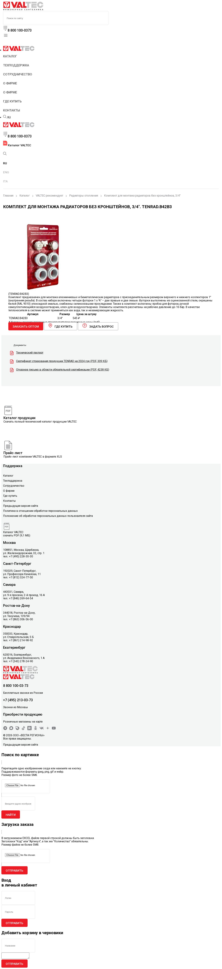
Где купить (12, 101)
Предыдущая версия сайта (20, 505)
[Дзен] (48, 729)
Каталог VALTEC (19, 145)
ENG (6, 172)
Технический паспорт (29, 352)
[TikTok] (23, 729)
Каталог (10, 56)
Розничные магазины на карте (23, 721)
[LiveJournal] (17, 729)
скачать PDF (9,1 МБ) (16, 535)
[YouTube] (54, 729)
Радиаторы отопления (83, 195)
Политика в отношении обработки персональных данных (40, 510)
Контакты (11, 110)
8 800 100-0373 (20, 30)
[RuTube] (29, 729)
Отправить (14, 870)
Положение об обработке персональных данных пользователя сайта (48, 516)
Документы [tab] (20, 345)
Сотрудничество (17, 74)
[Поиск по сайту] (5, 117)
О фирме (10, 83)
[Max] (11, 729)
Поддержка (12, 466)
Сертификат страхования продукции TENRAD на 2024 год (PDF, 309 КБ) (62, 361)
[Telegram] (5, 729)
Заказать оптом (26, 326)
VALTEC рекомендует (49, 195)
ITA (5, 181)
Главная (8, 195)
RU (9, 117)
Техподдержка (16, 65)
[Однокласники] (35, 729)
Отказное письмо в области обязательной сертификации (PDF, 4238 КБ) (62, 369)
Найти (11, 814)
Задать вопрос (101, 326)
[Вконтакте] (42, 729)
